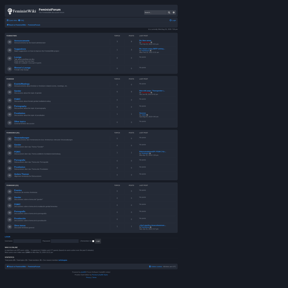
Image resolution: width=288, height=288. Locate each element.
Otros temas (20, 225)
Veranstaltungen (21, 138)
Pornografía (19, 211)
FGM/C (17, 99)
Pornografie (19, 160)
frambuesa (145, 50)
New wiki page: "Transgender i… (152, 91)
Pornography (20, 106)
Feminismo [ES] (12, 185)
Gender (17, 91)
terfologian (62, 260)
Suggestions (20, 49)
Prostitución (20, 218)
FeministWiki (11, 36)
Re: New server (145, 40)
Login (7, 237)
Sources (142, 113)
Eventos (18, 190)
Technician (146, 42)
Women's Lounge (22, 68)
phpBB (83, 272)
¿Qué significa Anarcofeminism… (152, 225)
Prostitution (19, 113)
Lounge (17, 57)
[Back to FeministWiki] (22, 11)
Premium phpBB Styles (100, 275)
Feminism (10, 79)
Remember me (86, 241)
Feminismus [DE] (12, 133)
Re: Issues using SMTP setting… (152, 49)
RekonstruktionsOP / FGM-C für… (152, 151)
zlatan (144, 115)
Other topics (20, 121)
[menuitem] (21, 20)
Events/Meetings (22, 84)
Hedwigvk (145, 153)
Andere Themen (21, 174)
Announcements (21, 41)
